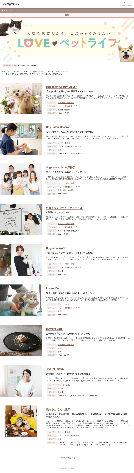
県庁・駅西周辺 (64, 385)
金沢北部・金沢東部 (66, 102)
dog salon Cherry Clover (61, 86)
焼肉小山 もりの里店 (58, 409)
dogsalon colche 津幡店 (60, 167)
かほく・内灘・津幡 (66, 183)
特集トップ (8, 10)
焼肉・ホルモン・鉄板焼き (69, 435)
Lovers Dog (53, 288)
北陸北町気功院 (55, 369)
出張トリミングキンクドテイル (64, 207)
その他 (60, 388)
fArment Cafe (54, 328)
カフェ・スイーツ (65, 348)
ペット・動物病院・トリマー (70, 106)
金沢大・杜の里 (64, 142)
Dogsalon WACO (56, 248)
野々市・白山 (63, 304)
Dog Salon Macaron (58, 127)
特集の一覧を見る (68, 457)
